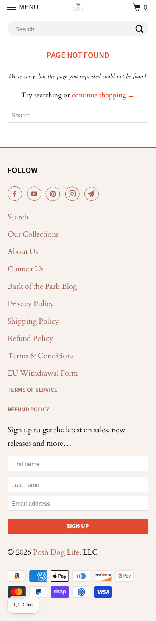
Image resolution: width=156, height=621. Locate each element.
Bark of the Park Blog (42, 286)
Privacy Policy (31, 304)
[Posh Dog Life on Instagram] (74, 194)
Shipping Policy (33, 321)
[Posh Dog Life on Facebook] (16, 194)
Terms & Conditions (41, 356)
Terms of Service (33, 390)
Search (18, 217)
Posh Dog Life (56, 552)
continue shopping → (103, 95)
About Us (23, 252)
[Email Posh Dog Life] (93, 194)
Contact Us (26, 269)
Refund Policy (30, 338)
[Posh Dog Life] (78, 7)
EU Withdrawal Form (43, 373)
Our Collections (33, 234)
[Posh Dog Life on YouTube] (35, 194)
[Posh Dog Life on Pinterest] (54, 194)
